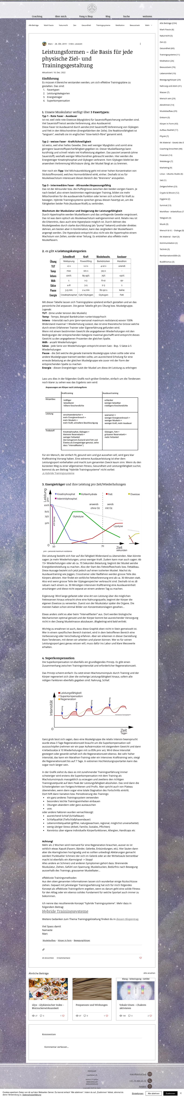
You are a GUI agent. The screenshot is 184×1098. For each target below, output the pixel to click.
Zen (74, 25)
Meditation (120, 25)
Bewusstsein (135, 25)
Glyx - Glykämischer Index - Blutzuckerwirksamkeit (48, 1006)
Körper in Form (65, 940)
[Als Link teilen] (43, 949)
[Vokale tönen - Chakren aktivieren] (135, 989)
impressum (92, 1071)
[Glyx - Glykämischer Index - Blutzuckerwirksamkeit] (48, 989)
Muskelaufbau (49, 940)
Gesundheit (86, 25)
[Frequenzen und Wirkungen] (92, 989)
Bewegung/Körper (82, 940)
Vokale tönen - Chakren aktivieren (132, 1006)
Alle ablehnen (153, 1093)
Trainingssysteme (103, 25)
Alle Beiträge (34, 25)
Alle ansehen (149, 973)
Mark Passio (49, 25)
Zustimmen (170, 1093)
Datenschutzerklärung (31, 1094)
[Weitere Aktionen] (140, 43)
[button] (147, 16)
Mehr (147, 25)
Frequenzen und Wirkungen (92, 1004)
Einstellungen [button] (137, 1093)
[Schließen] (180, 1093)
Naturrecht (63, 25)
